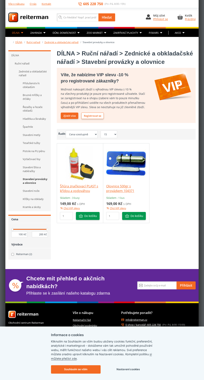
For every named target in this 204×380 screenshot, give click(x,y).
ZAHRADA (36, 33)
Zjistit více (69, 116)
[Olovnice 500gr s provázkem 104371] (126, 163)
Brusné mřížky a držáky (32, 97)
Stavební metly (31, 135)
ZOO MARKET (95, 33)
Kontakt (46, 4)
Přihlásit (186, 285)
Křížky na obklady (33, 199)
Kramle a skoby (32, 207)
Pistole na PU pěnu (34, 151)
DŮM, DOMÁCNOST (64, 33)
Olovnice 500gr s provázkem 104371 (120, 188)
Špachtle (28, 127)
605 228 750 (93, 4)
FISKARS (154, 33)
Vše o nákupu (16, 4)
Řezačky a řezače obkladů (32, 109)
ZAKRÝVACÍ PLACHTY (125, 33)
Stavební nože (31, 191)
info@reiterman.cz (136, 320)
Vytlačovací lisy (31, 159)
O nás (33, 4)
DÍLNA (16, 33)
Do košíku (90, 216)
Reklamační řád (82, 320)
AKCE (178, 33)
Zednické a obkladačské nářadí (61, 42)
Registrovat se (92, 116)
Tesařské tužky (31, 143)
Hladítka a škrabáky (34, 119)
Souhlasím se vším (75, 369)
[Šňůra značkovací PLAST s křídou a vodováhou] (80, 163)
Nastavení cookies (128, 369)
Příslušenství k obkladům (31, 85)
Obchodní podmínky (85, 325)
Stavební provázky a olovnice (35, 181)
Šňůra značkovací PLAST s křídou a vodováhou (79, 188)
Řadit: (60, 134)
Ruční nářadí (33, 42)
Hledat (107, 17)
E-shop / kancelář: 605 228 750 (143, 325)
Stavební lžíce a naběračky (32, 169)
